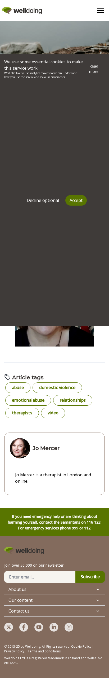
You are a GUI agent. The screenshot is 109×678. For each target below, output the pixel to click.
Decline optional (43, 200)
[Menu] (100, 10)
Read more (93, 69)
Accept (76, 200)
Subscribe (90, 577)
